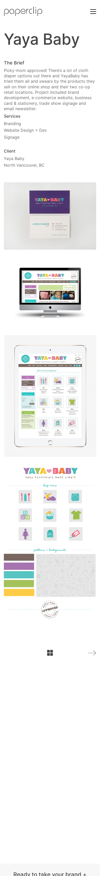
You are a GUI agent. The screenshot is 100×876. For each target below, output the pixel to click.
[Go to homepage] (23, 11)
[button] (93, 11)
